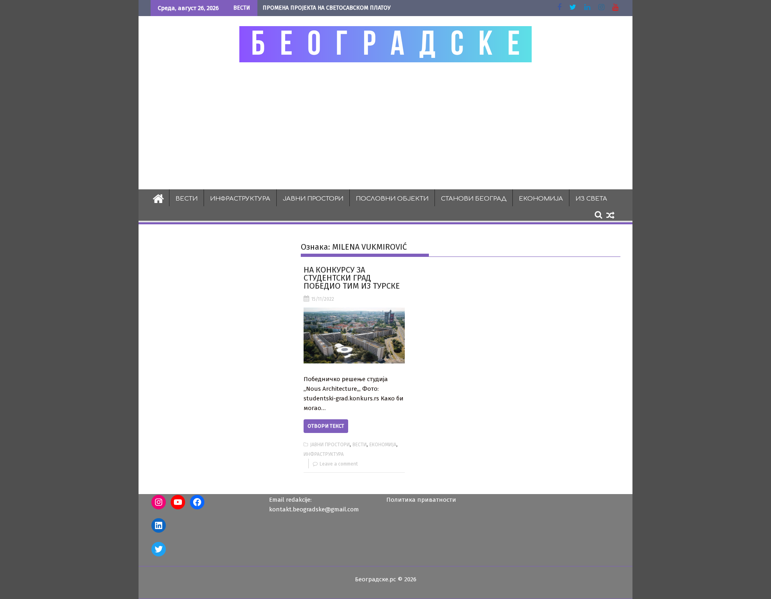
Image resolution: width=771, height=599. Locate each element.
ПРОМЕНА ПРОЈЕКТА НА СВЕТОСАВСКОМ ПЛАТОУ (327, 7)
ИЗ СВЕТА (591, 198)
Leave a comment (339, 464)
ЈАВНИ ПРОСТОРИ (313, 198)
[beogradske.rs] (158, 197)
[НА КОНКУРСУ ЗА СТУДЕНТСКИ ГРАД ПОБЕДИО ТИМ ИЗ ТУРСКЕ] (354, 335)
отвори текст (326, 426)
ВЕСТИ (186, 198)
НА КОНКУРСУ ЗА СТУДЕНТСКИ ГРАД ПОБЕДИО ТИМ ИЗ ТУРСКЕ (352, 278)
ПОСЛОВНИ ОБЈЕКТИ (392, 198)
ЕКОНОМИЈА (541, 198)
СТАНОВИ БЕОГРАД (473, 198)
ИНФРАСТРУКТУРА (240, 198)
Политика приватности (421, 499)
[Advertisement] (385, 125)
